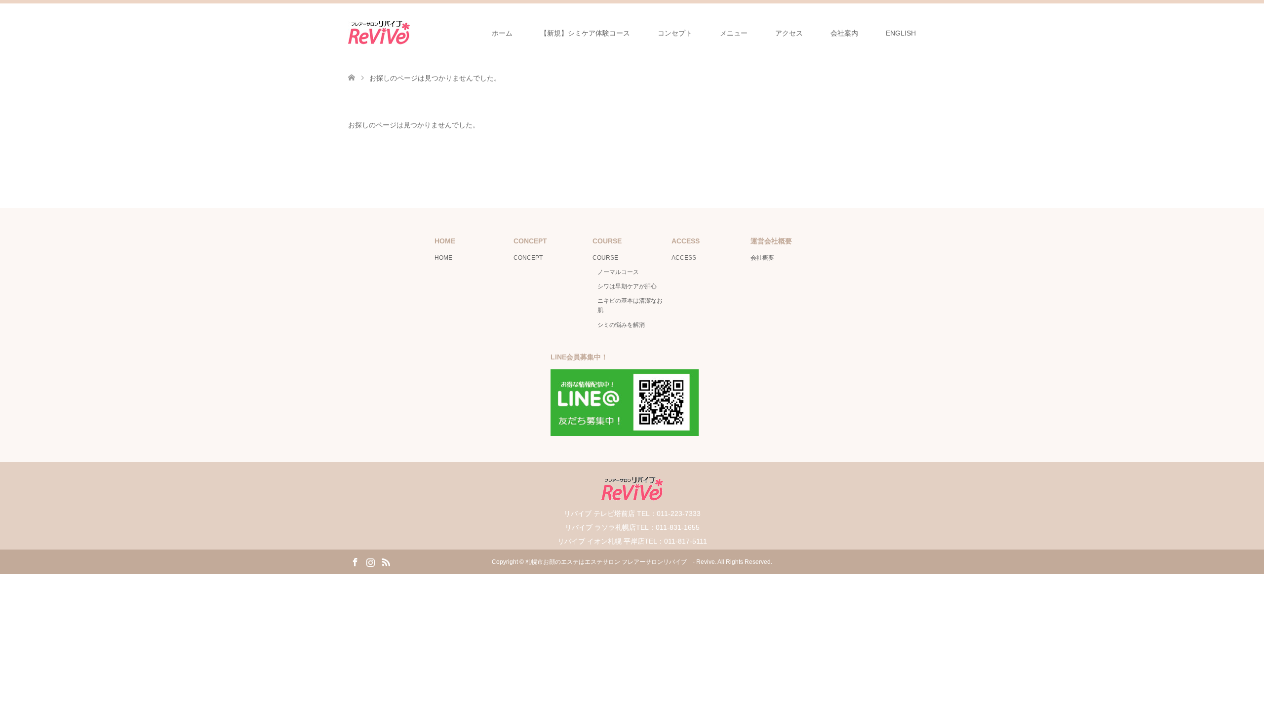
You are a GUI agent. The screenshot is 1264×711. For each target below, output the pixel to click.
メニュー (734, 33)
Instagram (370, 561)
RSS (386, 561)
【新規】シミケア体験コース (585, 33)
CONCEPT (528, 257)
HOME (443, 257)
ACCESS (684, 257)
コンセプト (675, 33)
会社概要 (762, 257)
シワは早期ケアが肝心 (627, 286)
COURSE (605, 257)
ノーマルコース (618, 272)
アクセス (789, 33)
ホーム (502, 33)
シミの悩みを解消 (621, 324)
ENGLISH (901, 33)
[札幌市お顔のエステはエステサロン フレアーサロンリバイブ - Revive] (379, 32)
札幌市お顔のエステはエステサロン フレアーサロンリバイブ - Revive (620, 561)
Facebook (355, 561)
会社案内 (844, 33)
